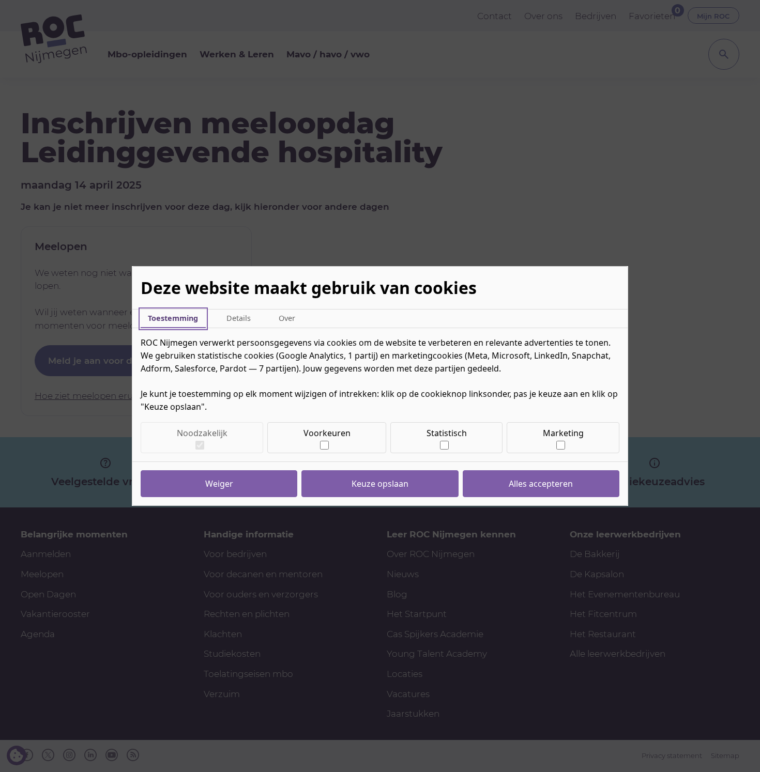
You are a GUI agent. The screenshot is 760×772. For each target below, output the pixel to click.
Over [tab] (287, 318)
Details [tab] (238, 318)
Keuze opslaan (380, 483)
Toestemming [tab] (173, 318)
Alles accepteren (541, 483)
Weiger (219, 483)
